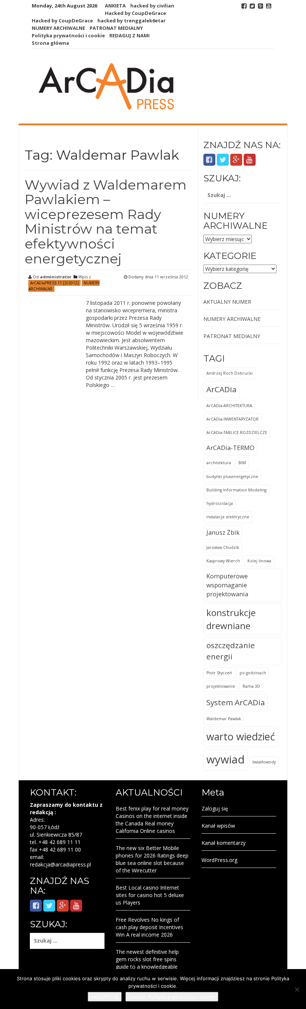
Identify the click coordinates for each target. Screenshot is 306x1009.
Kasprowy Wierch (223, 560)
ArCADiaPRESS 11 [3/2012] (54, 282)
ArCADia (221, 389)
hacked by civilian (152, 5)
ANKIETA (115, 5)
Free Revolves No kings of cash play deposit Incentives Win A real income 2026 (149, 927)
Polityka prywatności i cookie (68, 35)
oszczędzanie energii (230, 651)
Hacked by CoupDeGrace (135, 13)
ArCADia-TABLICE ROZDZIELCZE (236, 432)
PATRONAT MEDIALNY (116, 28)
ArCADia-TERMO (230, 447)
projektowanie (220, 686)
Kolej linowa (259, 560)
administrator (55, 276)
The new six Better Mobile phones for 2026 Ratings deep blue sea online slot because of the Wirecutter (152, 859)
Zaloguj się (215, 808)
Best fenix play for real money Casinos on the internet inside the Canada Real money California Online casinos (152, 819)
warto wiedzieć (240, 736)
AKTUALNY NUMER (227, 301)
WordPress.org (219, 859)
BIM (242, 462)
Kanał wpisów (218, 825)
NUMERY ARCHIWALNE (58, 28)
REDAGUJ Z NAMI (129, 35)
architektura (218, 462)
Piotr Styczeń (219, 672)
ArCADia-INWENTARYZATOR (232, 419)
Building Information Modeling (236, 490)
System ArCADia (235, 702)
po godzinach (253, 672)
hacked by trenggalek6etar (131, 20)
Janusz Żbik (223, 532)
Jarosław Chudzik (222, 547)
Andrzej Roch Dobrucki (229, 373)
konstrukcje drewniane (231, 619)
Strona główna (50, 43)
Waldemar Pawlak (223, 718)
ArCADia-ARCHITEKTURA (229, 405)
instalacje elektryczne (227, 516)
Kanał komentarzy (224, 842)
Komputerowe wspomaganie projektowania (227, 585)
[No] (296, 989)
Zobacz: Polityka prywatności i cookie (171, 997)
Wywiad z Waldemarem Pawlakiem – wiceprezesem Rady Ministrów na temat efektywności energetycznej (106, 222)
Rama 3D (251, 686)
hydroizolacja (219, 503)
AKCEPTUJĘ (105, 997)
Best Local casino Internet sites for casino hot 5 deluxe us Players (150, 895)
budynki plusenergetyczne (232, 476)
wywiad (225, 759)
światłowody (264, 762)
